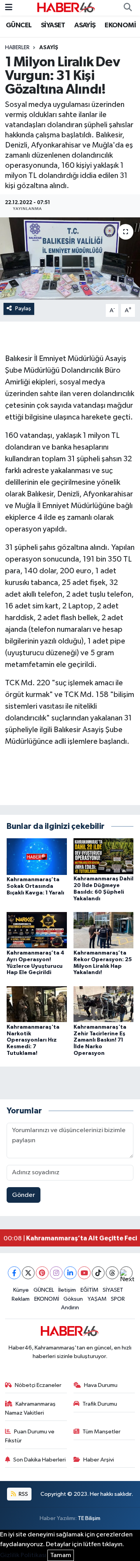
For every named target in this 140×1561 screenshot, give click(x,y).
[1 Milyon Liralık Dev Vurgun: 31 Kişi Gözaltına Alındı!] (70, 258)
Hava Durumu (100, 1385)
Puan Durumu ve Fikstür (30, 1436)
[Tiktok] (98, 1272)
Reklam (21, 1299)
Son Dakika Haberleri (39, 1460)
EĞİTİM (89, 1290)
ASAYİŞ (84, 25)
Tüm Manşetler (101, 1432)
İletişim (67, 1290)
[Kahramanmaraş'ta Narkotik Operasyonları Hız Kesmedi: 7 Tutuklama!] (37, 1004)
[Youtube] (84, 1272)
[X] (28, 1272)
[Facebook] (14, 1272)
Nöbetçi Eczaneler (38, 1385)
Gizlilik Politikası (23, 1555)
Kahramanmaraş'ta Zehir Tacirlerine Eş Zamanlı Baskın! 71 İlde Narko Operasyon (100, 1040)
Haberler (17, 47)
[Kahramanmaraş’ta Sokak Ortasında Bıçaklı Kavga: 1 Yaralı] (37, 856)
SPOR (118, 1299)
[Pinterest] (42, 1272)
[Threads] (112, 1272)
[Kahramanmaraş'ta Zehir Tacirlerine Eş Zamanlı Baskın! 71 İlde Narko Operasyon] (104, 1004)
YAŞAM (97, 1299)
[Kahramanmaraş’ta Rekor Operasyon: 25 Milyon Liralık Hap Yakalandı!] (104, 930)
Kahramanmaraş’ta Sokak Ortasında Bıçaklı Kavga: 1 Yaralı (35, 886)
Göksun (73, 1299)
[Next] (126, 1272)
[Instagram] (56, 1272)
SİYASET (53, 25)
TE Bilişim (89, 1518)
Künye (21, 1290)
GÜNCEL (19, 25)
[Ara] (127, 8)
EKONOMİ (120, 25)
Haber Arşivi (98, 1460)
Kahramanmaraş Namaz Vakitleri (30, 1408)
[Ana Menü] (8, 7)
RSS (23, 1494)
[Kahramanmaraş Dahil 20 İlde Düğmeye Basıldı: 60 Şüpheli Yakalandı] (104, 856)
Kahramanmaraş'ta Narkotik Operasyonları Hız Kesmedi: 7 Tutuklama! (33, 1040)
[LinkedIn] (70, 1272)
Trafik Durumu (99, 1404)
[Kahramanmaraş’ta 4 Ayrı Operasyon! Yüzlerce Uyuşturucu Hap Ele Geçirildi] (37, 930)
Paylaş (23, 308)
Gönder (23, 1195)
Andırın (70, 1307)
